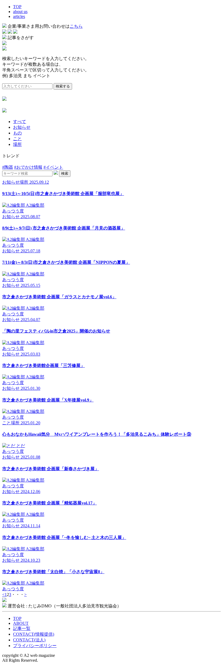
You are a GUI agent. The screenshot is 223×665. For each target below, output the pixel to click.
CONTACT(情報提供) (33, 634)
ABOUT (21, 623)
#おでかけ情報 (28, 167)
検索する (63, 86)
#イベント (53, 167)
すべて (19, 121)
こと (17, 138)
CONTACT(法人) (29, 640)
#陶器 (7, 167)
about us (20, 11)
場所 (17, 144)
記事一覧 (21, 628)
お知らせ (21, 127)
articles (19, 16)
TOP (17, 6)
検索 (64, 173)
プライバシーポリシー (35, 645)
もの (17, 133)
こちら (76, 26)
